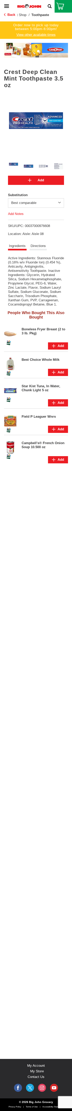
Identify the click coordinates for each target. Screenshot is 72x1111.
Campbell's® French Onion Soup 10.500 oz (43, 445)
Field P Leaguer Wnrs (39, 416)
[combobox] (36, 203)
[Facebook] (18, 1088)
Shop (22, 15)
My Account (36, 1066)
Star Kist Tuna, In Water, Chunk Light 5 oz (41, 388)
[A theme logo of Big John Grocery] (29, 6)
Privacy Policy (15, 1107)
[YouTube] (42, 1088)
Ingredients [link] (17, 246)
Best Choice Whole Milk (40, 360)
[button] (33, 51)
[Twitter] (30, 1088)
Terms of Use (32, 1107)
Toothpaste (40, 15)
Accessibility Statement (53, 1107)
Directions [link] (38, 246)
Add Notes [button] (16, 214)
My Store (37, 1071)
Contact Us (36, 1077)
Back (10, 15)
